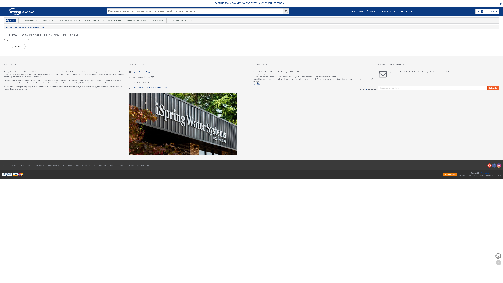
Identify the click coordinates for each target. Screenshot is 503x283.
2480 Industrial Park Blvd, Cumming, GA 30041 (151, 87)
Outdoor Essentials (29, 20)
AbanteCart (485, 173)
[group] (250, 3)
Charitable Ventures (83, 165)
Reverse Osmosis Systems (68, 20)
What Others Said (100, 165)
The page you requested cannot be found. (29, 27)
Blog (191, 20)
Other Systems (115, 20)
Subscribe (493, 88)
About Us (5, 165)
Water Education (116, 165)
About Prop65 (67, 165)
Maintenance (158, 20)
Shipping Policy (53, 165)
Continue (17, 46)
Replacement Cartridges (137, 20)
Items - (488, 11)
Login (149, 165)
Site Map (140, 165)
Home (12, 20)
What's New (47, 20)
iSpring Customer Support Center (145, 71)
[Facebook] (494, 165)
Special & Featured (177, 20)
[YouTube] (489, 165)
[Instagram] (499, 165)
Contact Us (130, 165)
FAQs (14, 165)
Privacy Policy (25, 165)
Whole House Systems (94, 20)
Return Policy (39, 165)
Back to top (498, 263)
